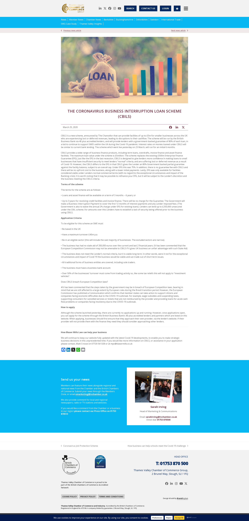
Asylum (182, 498)
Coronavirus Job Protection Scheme (79, 445)
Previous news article (72, 30)
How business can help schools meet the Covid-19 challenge (157, 445)
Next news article (178, 30)
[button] (186, 8)
